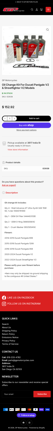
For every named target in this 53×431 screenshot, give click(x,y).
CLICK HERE (12, 297)
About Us (6, 327)
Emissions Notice (10, 337)
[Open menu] (48, 9)
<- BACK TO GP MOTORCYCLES (26, 2)
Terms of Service (10, 344)
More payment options (26, 130)
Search (5, 324)
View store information (18, 149)
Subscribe (42, 394)
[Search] (32, 9)
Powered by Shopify (37, 428)
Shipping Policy (9, 331)
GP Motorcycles (9, 80)
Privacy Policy (8, 340)
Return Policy (8, 334)
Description (12, 192)
